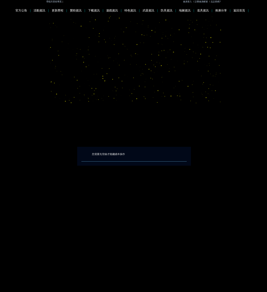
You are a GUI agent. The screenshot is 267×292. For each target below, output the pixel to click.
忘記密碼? (216, 1)
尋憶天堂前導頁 (54, 1)
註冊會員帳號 (201, 1)
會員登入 (187, 1)
